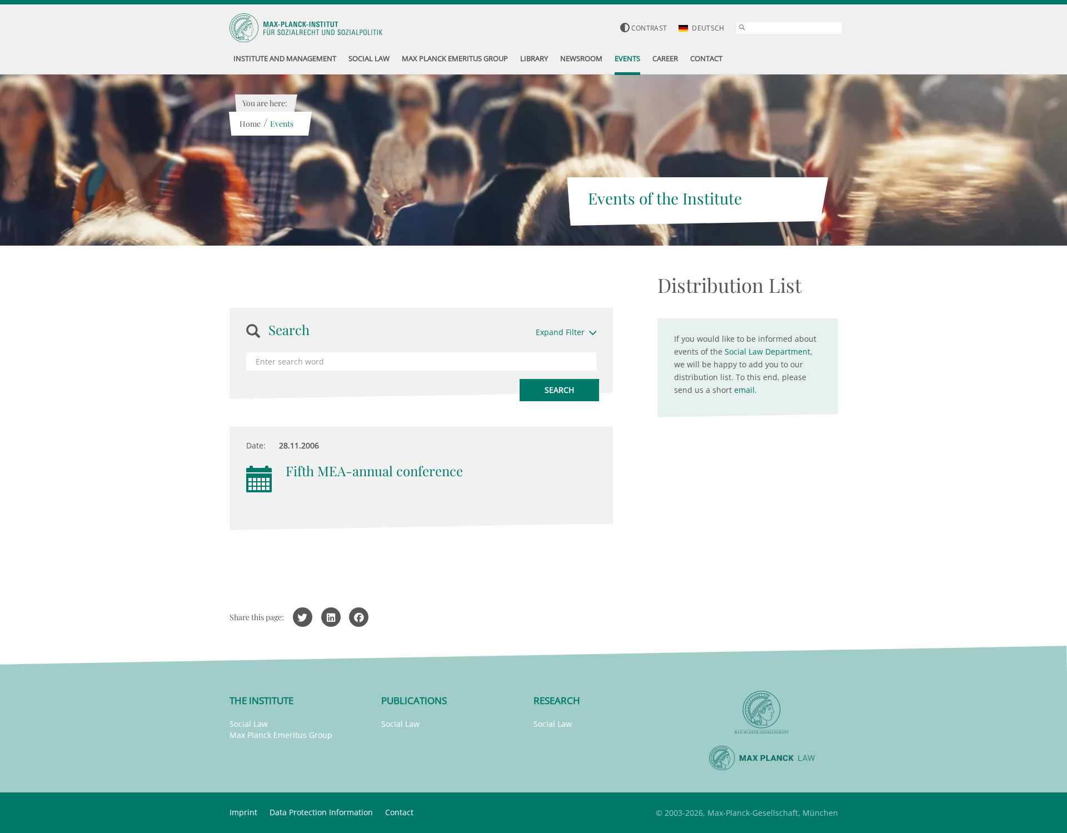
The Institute (261, 700)
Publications (414, 700)
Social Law (249, 724)
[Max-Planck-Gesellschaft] (762, 712)
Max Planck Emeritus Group (281, 735)
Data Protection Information (321, 812)
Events (281, 123)
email (744, 390)
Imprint (243, 812)
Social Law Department (767, 351)
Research (557, 700)
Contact (399, 812)
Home (250, 123)
